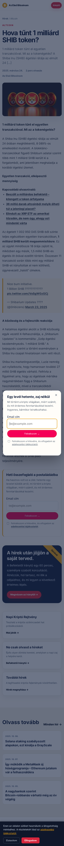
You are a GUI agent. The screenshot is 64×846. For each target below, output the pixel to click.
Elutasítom (11, 840)
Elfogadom (30, 840)
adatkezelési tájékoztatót (25, 444)
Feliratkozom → (32, 433)
